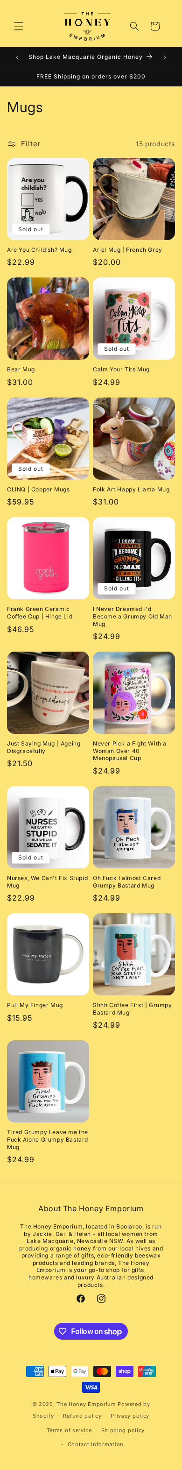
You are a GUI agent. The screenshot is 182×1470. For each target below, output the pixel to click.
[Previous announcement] (17, 57)
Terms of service (69, 1430)
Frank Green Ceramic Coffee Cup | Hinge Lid (39, 612)
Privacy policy (130, 1416)
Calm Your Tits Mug (121, 369)
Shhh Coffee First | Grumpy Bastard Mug (132, 1008)
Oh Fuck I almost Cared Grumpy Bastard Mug (127, 881)
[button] (18, 26)
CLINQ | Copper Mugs (38, 489)
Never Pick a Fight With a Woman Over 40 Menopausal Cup (130, 750)
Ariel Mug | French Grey (127, 249)
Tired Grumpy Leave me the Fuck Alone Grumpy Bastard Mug (47, 1139)
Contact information (96, 1444)
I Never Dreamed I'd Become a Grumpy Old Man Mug (132, 616)
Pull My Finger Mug (35, 1004)
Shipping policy (123, 1430)
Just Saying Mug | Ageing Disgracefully (43, 747)
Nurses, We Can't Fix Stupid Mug (47, 881)
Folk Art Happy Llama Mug (131, 489)
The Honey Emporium (86, 1404)
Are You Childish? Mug (39, 249)
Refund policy (82, 1416)
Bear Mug (21, 369)
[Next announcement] (164, 57)
